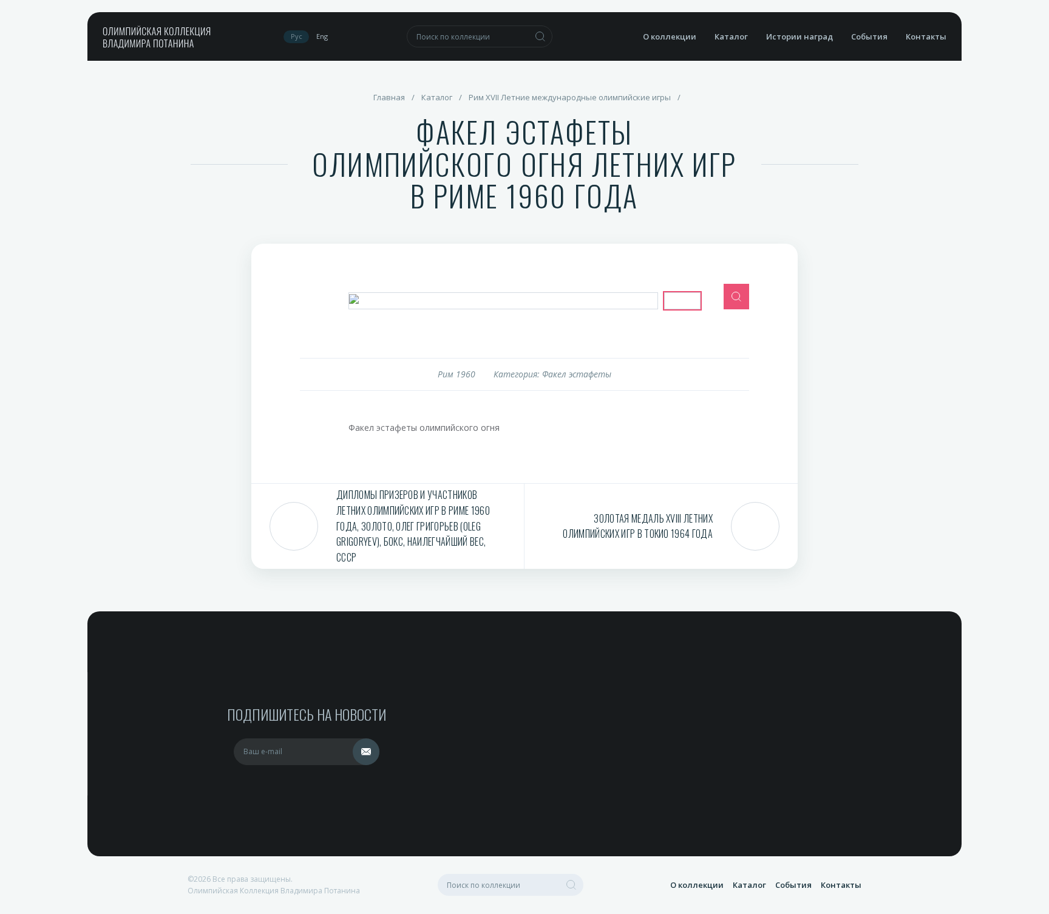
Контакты (926, 36)
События (869, 36)
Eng (322, 36)
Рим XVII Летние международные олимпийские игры (570, 97)
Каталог (731, 36)
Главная (389, 97)
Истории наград (799, 36)
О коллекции (669, 36)
